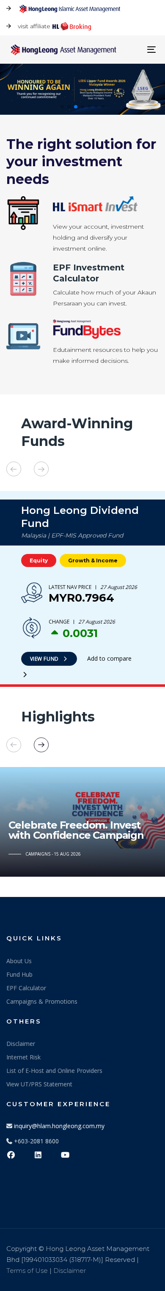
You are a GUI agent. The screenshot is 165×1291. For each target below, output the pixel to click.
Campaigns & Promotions (41, 1001)
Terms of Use (27, 1271)
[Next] (41, 469)
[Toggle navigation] (132, 49)
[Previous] (13, 469)
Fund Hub (19, 974)
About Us (19, 961)
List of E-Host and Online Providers (54, 1071)
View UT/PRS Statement (39, 1084)
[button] (62, 106)
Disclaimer (20, 1044)
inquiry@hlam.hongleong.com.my (59, 1126)
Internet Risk (23, 1057)
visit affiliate (34, 26)
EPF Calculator (26, 988)
